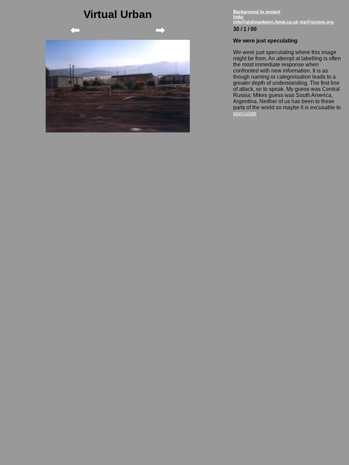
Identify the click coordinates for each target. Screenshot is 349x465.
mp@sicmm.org (317, 22)
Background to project (256, 11)
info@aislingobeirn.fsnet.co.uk (265, 22)
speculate (245, 113)
